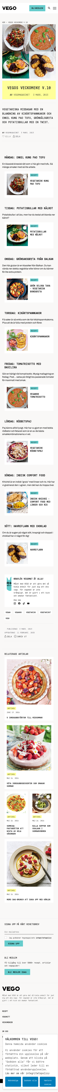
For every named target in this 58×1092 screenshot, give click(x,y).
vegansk (18, 611)
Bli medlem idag (17, 971)
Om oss (5, 1030)
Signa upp (13, 943)
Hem (3, 21)
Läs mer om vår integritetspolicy (27, 1072)
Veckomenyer (7, 1021)
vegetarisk (31, 611)
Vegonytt (6, 1016)
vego (7, 617)
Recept (5, 1010)
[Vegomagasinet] (9, 8)
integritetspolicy (44, 937)
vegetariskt (45, 611)
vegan (8, 611)
